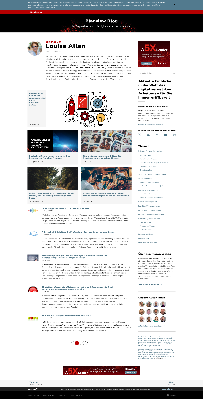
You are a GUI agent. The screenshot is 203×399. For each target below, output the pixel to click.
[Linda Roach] (163, 307)
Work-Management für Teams (149, 219)
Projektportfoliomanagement (149, 206)
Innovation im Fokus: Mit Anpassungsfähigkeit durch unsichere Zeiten (36, 99)
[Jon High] (141, 307)
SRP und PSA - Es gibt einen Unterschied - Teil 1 (66, 315)
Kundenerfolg (143, 238)
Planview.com (36, 12)
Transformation (146, 170)
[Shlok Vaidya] (149, 322)
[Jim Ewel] (156, 314)
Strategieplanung (145, 179)
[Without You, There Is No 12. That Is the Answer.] (32, 211)
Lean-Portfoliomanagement (150, 194)
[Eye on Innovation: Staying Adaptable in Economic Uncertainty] (89, 108)
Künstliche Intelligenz (148, 159)
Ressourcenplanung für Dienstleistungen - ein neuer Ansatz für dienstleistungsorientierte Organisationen (74, 257)
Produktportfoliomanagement (149, 210)
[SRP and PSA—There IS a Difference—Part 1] (32, 317)
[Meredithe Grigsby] (149, 307)
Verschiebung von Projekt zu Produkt (154, 163)
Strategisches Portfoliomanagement (152, 174)
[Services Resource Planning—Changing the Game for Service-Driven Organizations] (32, 258)
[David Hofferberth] (149, 314)
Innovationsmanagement (149, 182)
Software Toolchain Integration (150, 151)
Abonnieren (169, 389)
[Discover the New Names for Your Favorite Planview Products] (52, 141)
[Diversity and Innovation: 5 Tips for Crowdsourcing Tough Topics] (106, 141)
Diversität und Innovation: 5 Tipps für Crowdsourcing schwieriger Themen (101, 157)
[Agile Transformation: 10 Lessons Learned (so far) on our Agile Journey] (52, 178)
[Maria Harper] (156, 322)
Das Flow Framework (148, 166)
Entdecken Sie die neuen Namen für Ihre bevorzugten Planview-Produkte (49, 157)
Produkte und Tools (145, 234)
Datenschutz (62, 395)
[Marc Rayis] (141, 322)
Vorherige (34, 383)
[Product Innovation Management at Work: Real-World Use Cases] (106, 178)
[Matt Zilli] (163, 322)
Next (171, 383)
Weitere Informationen (150, 284)
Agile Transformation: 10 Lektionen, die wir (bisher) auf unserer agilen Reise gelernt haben (51, 195)
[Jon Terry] (141, 314)
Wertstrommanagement (147, 202)
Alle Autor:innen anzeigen (150, 326)
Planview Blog (101, 21)
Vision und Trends (145, 155)
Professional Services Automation (151, 215)
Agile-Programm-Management (152, 198)
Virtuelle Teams (146, 230)
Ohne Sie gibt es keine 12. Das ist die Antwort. (66, 209)
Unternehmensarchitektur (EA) (151, 186)
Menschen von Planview (147, 243)
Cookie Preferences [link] (76, 395)
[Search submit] (174, 74)
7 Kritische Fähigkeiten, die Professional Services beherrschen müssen (78, 232)
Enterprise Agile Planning (148, 190)
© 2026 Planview (33, 395)
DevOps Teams (146, 223)
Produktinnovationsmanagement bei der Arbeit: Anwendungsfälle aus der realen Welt (105, 194)
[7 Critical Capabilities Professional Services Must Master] (32, 234)
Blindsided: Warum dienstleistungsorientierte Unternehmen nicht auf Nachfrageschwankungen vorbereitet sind (77, 288)
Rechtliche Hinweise (48, 395)
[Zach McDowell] (156, 307)
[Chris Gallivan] (163, 314)
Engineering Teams (147, 226)
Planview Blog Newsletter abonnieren (150, 125)
